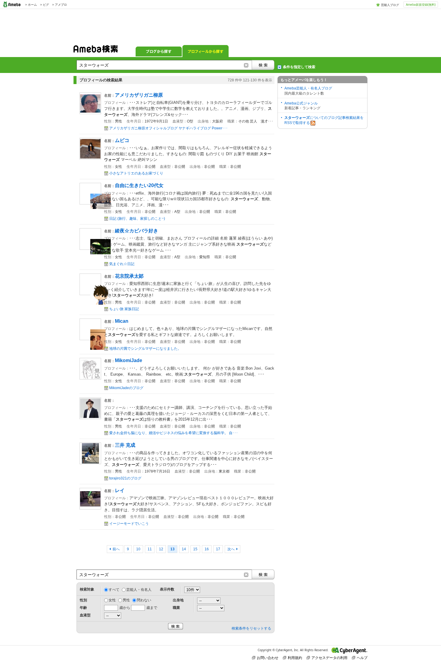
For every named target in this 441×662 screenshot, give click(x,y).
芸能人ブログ (390, 5)
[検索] (263, 65)
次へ (231, 549)
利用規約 (295, 657)
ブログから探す (159, 51)
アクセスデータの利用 (329, 657)
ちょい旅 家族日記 (124, 309)
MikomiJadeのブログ (126, 388)
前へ (116, 549)
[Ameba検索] (96, 51)
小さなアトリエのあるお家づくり (136, 173)
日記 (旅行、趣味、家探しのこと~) (137, 218)
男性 (126, 600)
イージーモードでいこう (129, 523)
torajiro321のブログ (125, 478)
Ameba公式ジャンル (301, 103)
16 (207, 549)
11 (150, 549)
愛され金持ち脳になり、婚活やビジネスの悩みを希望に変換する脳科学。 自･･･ (173, 433)
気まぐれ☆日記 (121, 264)
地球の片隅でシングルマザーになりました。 (145, 348)
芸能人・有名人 (139, 590)
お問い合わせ (267, 657)
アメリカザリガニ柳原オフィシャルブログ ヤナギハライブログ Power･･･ (168, 128)
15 (195, 549)
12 (161, 549)
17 (218, 549)
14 (184, 549)
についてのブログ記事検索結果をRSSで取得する (324, 120)
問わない (144, 600)
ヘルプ (362, 657)
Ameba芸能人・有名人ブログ (308, 88)
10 (138, 549)
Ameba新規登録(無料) (421, 4)
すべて (114, 590)
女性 (112, 600)
